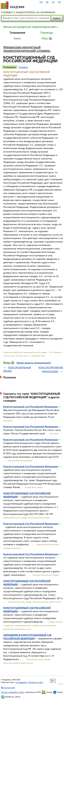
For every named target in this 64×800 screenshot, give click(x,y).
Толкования (17, 32)
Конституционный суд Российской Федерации (30, 406)
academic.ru (12, 5)
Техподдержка (21, 682)
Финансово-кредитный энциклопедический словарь (32, 27)
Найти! (56, 18)
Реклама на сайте (35, 682)
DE (47, 2)
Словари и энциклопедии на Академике (28, 12)
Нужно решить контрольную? (34, 362)
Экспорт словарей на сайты (12, 692)
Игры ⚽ (47, 38)
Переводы (46, 32)
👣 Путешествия (8, 688)
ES (53, 2)
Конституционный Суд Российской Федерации (30, 426)
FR (59, 2)
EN (41, 2)
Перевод (23, 67)
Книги (17, 38)
